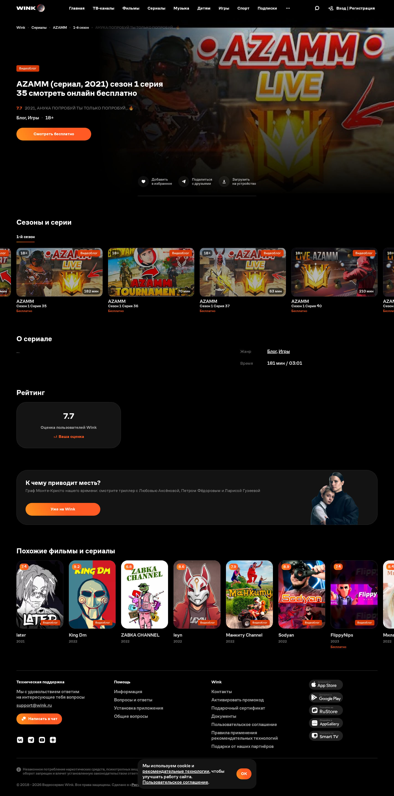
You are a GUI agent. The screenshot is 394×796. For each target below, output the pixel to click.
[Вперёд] (386, 272)
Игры (284, 351)
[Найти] (317, 8)
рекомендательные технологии (176, 771)
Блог (272, 351)
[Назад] (8, 272)
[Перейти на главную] (30, 8)
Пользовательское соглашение (175, 782)
